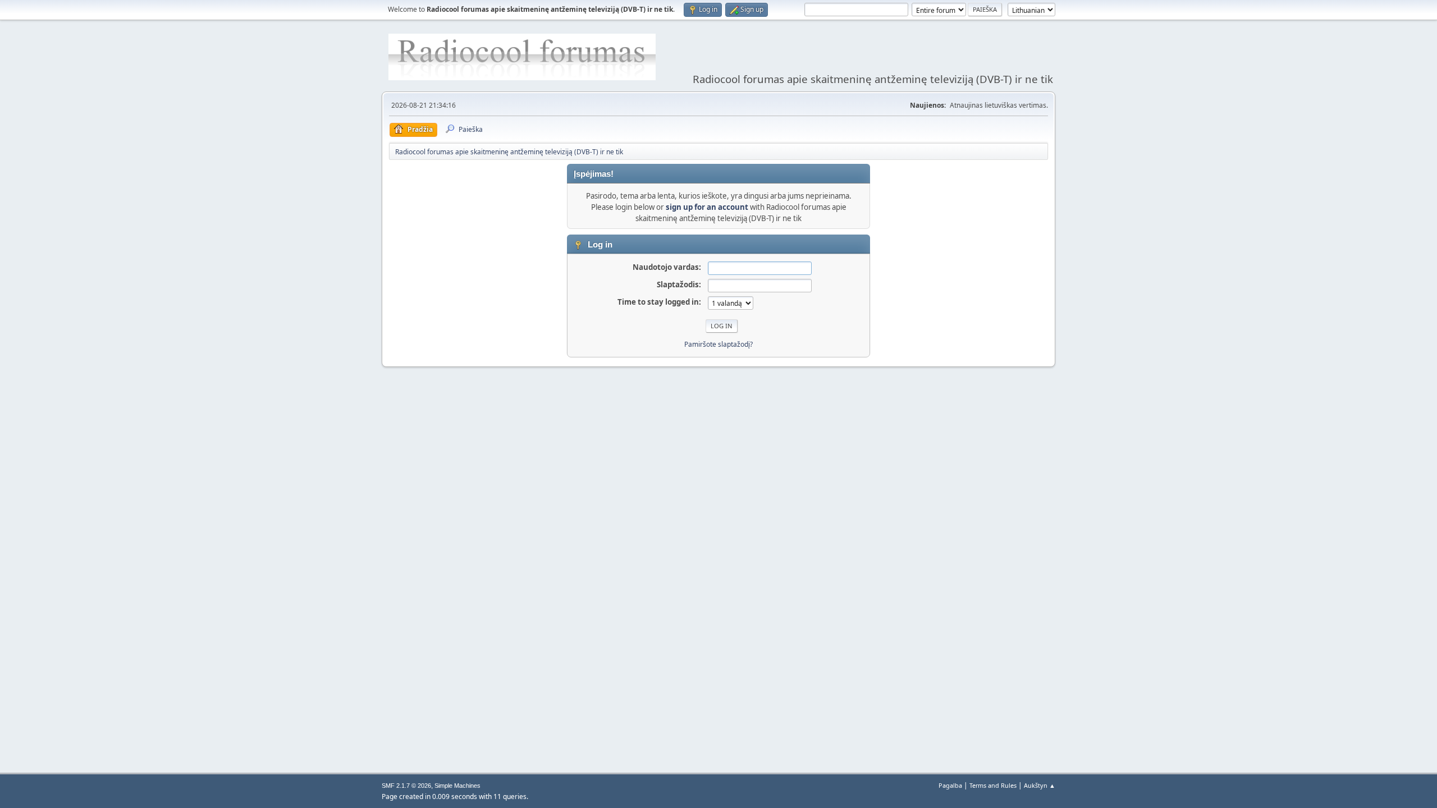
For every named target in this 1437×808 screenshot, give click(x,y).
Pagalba (950, 785)
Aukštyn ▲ (1039, 785)
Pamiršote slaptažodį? (718, 344)
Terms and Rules (993, 785)
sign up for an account (707, 207)
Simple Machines (457, 785)
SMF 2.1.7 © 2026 (406, 785)
